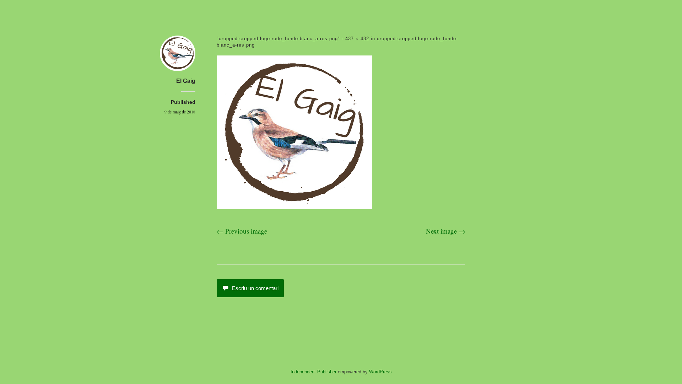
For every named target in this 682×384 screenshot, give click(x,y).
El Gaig (185, 81)
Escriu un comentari (255, 288)
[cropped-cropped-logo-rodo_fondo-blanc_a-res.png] (294, 206)
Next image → (445, 230)
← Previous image (242, 230)
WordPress (380, 371)
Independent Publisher (313, 371)
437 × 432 (357, 38)
